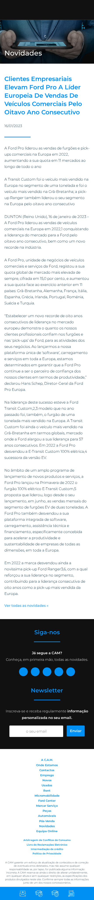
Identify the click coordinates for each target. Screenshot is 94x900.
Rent (46, 790)
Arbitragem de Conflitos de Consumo (47, 840)
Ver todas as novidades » (26, 606)
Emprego (47, 775)
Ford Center (47, 800)
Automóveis (47, 815)
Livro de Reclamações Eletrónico (47, 844)
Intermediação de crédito (47, 849)
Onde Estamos (47, 765)
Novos (47, 780)
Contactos (46, 770)
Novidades (47, 826)
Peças (47, 810)
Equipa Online (46, 831)
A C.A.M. (47, 760)
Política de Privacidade (47, 853)
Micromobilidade (47, 795)
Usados (47, 785)
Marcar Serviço (47, 805)
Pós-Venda (47, 821)
